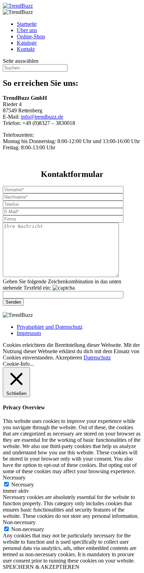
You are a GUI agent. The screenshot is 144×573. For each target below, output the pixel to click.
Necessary (22, 485)
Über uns (27, 30)
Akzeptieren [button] (68, 357)
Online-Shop (31, 36)
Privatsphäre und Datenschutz (49, 327)
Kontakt (26, 49)
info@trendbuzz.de (42, 117)
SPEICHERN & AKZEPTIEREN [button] (41, 567)
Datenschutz (97, 357)
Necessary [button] (14, 478)
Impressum (29, 333)
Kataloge (27, 43)
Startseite (27, 24)
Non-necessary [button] (19, 522)
